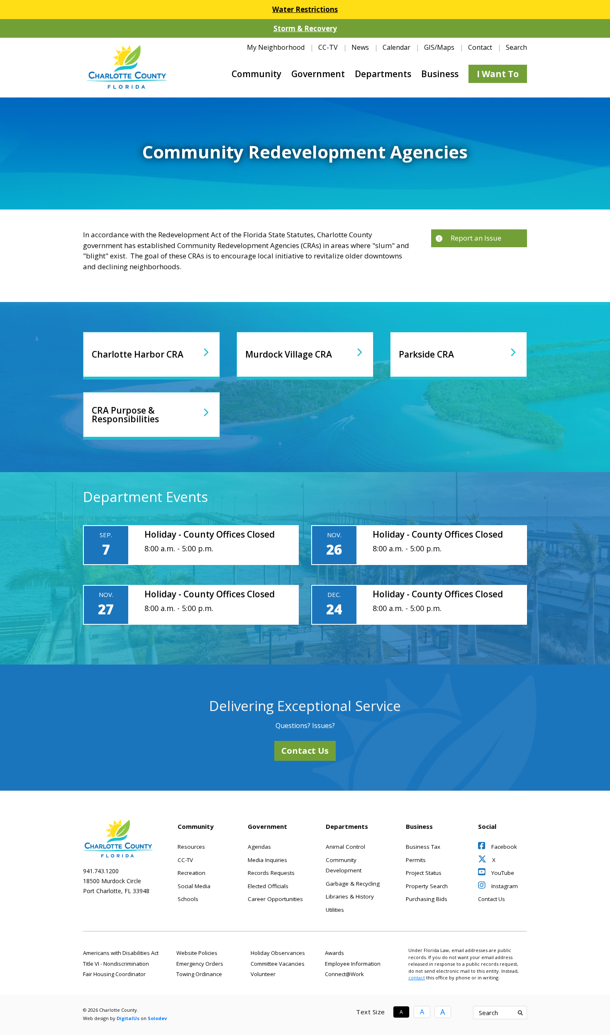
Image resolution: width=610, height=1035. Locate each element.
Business (440, 74)
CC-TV (328, 47)
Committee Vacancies (278, 963)
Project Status (424, 873)
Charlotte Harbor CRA (137, 354)
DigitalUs (128, 1018)
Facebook (503, 846)
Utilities (335, 909)
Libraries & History (350, 896)
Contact (480, 47)
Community (256, 74)
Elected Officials (268, 886)
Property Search (427, 886)
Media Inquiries (267, 860)
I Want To (498, 74)
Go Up (479, 1012)
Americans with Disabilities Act (121, 953)
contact (416, 977)
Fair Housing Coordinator (114, 974)
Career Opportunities (275, 899)
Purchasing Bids (426, 899)
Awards (334, 953)
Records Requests (271, 873)
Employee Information (353, 963)
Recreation (191, 873)
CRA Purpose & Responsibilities (125, 414)
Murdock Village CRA (288, 354)
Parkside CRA (426, 354)
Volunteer (263, 974)
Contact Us (305, 750)
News (360, 47)
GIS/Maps (439, 47)
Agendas (259, 846)
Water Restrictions (305, 9)
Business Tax (423, 846)
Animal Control (345, 846)
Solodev (157, 1018)
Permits (416, 860)
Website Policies (196, 953)
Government (318, 74)
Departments (383, 74)
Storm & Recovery (305, 28)
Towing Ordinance (199, 974)
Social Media (194, 886)
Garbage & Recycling (353, 883)
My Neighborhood (276, 47)
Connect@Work (344, 974)
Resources (191, 846)
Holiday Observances (278, 953)
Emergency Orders (199, 963)
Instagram (504, 886)
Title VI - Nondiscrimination (116, 963)
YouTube (502, 873)
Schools (188, 899)
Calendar (396, 47)
